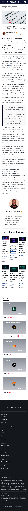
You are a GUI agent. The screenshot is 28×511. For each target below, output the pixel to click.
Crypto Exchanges (5, 448)
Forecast (3, 439)
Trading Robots (5, 445)
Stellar (6, 374)
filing (9, 66)
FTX (12, 173)
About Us (3, 416)
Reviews (3, 432)
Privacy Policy (4, 465)
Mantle (6, 317)
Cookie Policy (4, 468)
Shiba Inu (6, 355)
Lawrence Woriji (13, 211)
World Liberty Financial (11, 336)
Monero (6, 392)
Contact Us (4, 419)
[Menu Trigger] (2, 2)
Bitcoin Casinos (5, 455)
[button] (25, 2)
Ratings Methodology (6, 426)
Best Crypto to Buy (6, 452)
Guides (3, 435)
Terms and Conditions (6, 461)
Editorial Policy (4, 423)
